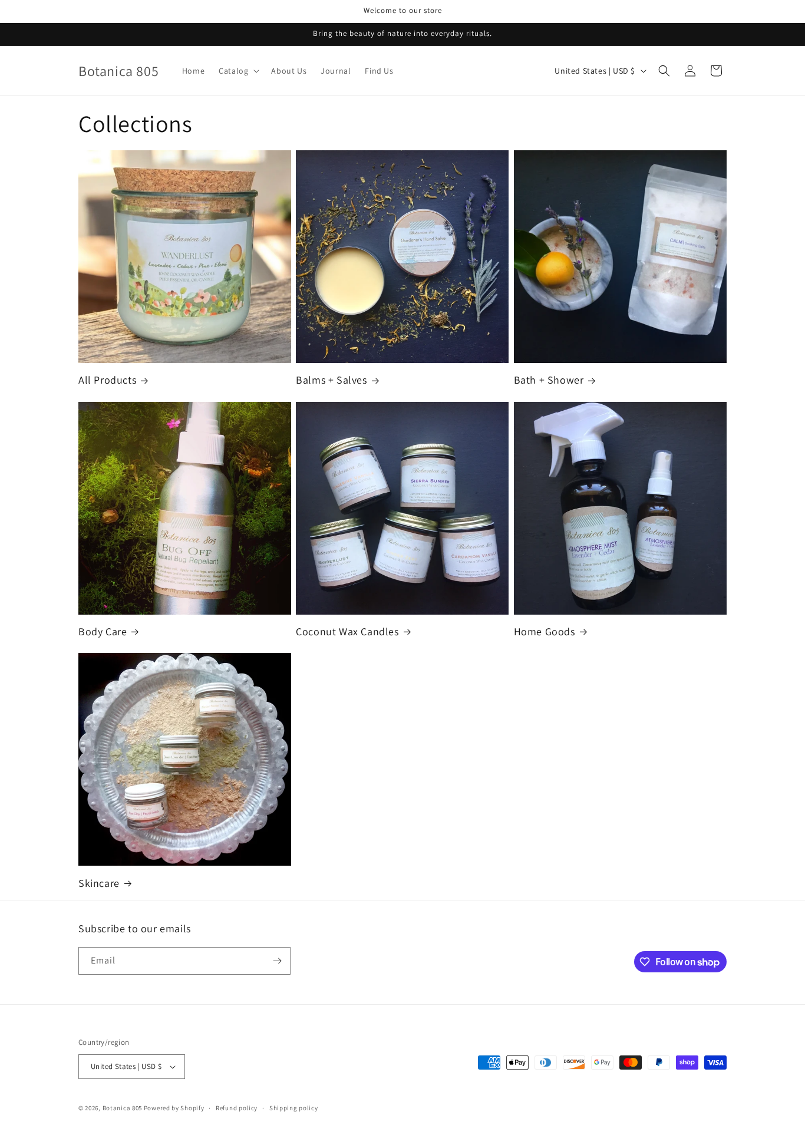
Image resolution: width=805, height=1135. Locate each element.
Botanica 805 (122, 1108)
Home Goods (544, 631)
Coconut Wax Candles (347, 631)
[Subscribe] (277, 961)
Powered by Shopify (174, 1108)
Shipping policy (293, 1108)
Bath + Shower (549, 380)
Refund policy (237, 1108)
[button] (238, 70)
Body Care (102, 631)
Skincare (99, 883)
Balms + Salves (331, 380)
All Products (107, 380)
